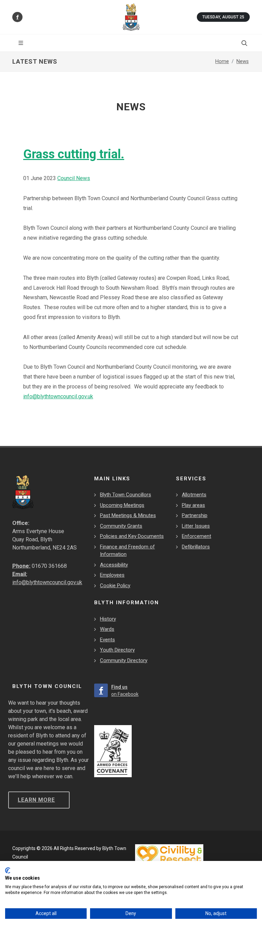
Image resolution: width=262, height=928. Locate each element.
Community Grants (121, 526)
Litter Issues (196, 526)
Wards (107, 629)
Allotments (194, 495)
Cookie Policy (115, 585)
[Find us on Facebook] (17, 17)
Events (107, 640)
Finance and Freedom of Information (127, 551)
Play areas (193, 505)
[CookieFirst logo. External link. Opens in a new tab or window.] (7, 870)
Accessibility (114, 565)
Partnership (194, 515)
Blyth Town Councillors (125, 495)
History (108, 619)
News (242, 61)
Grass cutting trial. (73, 154)
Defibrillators (196, 547)
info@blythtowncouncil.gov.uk (58, 396)
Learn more (36, 800)
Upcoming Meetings (122, 505)
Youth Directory (117, 650)
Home (222, 61)
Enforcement (196, 536)
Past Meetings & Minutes (128, 515)
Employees (112, 575)
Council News (73, 178)
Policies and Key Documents (132, 536)
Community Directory (123, 660)
